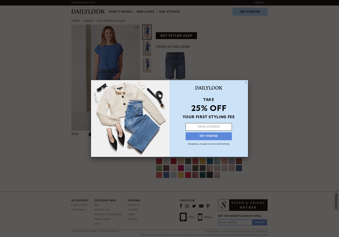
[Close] (245, 82)
